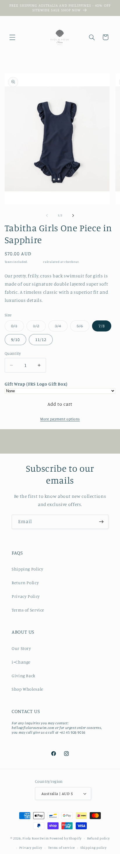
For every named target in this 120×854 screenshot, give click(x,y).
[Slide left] (46, 215)
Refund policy (98, 838)
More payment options (60, 419)
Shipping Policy (27, 568)
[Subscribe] (101, 522)
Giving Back (24, 675)
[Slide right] (73, 215)
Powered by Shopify (65, 838)
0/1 (17, 327)
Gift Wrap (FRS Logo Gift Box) (36, 384)
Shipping (36, 261)
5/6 (83, 327)
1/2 (39, 327)
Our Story (21, 648)
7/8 (101, 325)
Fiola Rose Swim (35, 838)
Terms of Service (28, 609)
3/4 (61, 327)
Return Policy (25, 582)
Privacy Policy (26, 596)
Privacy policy (30, 848)
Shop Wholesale (27, 689)
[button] (12, 37)
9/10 (15, 339)
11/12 (40, 339)
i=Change (21, 661)
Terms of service (61, 848)
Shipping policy (93, 848)
